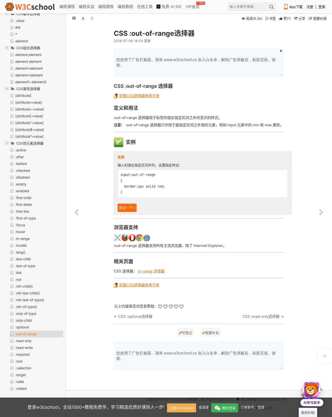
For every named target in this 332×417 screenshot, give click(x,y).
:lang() (20, 252)
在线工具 (145, 6)
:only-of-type (25, 313)
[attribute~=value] (29, 109)
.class (19, 20)
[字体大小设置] (83, 18)
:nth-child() (24, 286)
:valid (19, 382)
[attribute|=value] (29, 116)
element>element (29, 68)
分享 (301, 18)
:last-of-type (25, 266)
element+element (29, 75)
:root (19, 361)
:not (18, 279)
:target (20, 375)
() (287, 18)
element (21, 41)
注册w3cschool (181, 408)
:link (18, 273)
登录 (321, 7)
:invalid (20, 245)
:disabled (22, 177)
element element (28, 61)
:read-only (23, 341)
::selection (23, 368)
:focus (20, 225)
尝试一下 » (127, 208)
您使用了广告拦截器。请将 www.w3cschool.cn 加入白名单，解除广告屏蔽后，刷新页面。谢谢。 (196, 62)
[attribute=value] (28, 102)
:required (22, 354)
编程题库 (106, 6)
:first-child (23, 198)
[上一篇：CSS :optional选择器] (76, 212)
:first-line (22, 211)
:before (21, 164)
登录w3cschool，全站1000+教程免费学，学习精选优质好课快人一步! (96, 407)
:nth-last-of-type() (29, 300)
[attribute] (23, 95)
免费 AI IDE (171, 6)
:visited (21, 388)
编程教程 (125, 6)
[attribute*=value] (29, 136)
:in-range (22, 238)
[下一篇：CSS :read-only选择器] (321, 212)
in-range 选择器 (151, 271)
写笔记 (187, 333)
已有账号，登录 (252, 407)
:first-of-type (25, 218)
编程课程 (67, 6)
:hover (20, 232)
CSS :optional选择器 (135, 316)
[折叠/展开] (74, 18)
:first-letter (23, 204)
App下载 (296, 7)
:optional (22, 327)
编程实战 (86, 6)
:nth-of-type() (26, 307)
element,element (28, 55)
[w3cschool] (30, 6)
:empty (20, 184)
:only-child (23, 320)
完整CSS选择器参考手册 (138, 95)
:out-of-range (26, 334)
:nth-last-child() (27, 293)
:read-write (24, 347)
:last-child (23, 259)
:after (19, 157)
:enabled (22, 191)
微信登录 (229, 408)
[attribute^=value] (29, 123)
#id (17, 27)
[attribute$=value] (29, 129)
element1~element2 (30, 82)
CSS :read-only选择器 (261, 316)
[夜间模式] (92, 18)
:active (20, 150)
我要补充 (212, 333)
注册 (309, 7)
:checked (22, 170)
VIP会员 (193, 5)
